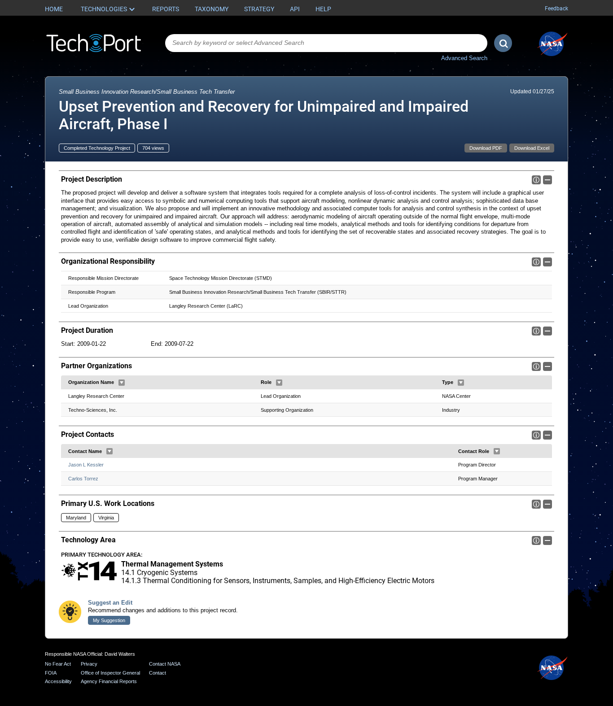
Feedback (556, 8)
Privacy (89, 664)
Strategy (259, 9)
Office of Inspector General (110, 672)
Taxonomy (211, 9)
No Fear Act (58, 664)
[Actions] (121, 382)
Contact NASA (164, 664)
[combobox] (326, 43)
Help (323, 9)
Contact (157, 672)
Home (54, 9)
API (295, 9)
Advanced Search (464, 58)
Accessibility (58, 681)
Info (536, 179)
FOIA (51, 672)
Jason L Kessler (86, 464)
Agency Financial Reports (109, 681)
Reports (165, 9)
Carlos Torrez (83, 478)
